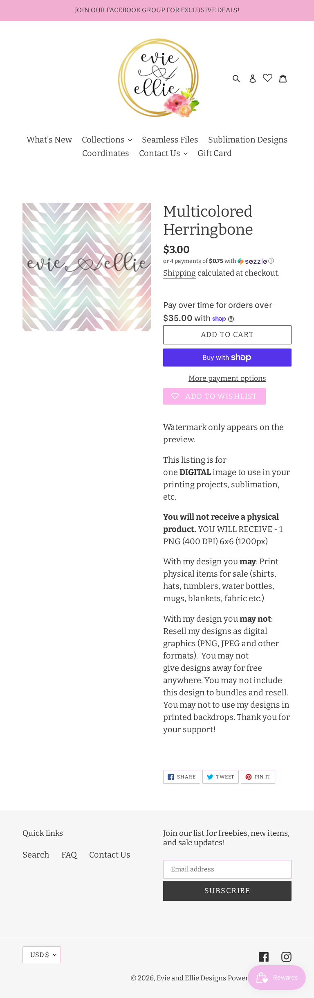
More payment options (227, 378)
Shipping (179, 273)
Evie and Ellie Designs (191, 978)
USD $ (39, 955)
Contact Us (109, 855)
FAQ (69, 855)
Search (35, 855)
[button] (218, 261)
